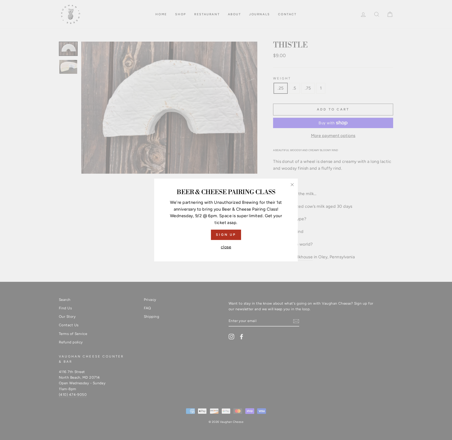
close (226, 247)
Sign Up (226, 235)
